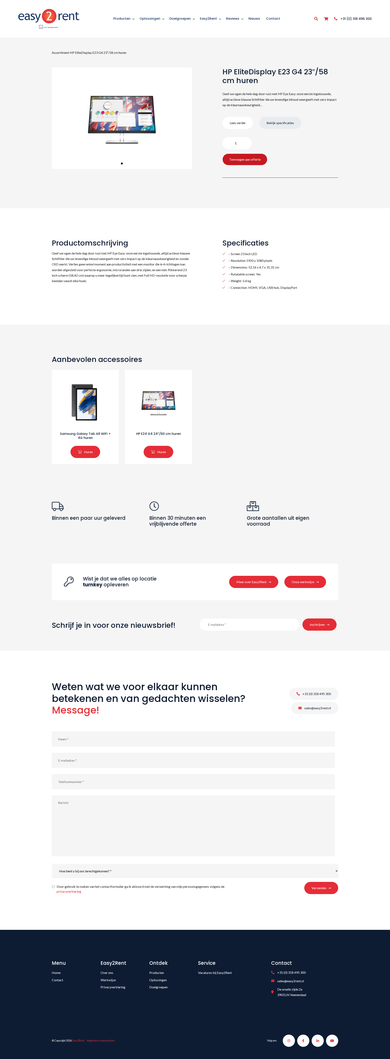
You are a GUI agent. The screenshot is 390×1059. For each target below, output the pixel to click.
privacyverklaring (69, 891)
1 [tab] (122, 163)
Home (56, 973)
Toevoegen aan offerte (245, 159)
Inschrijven (317, 624)
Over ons (107, 973)
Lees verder (238, 123)
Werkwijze (108, 980)
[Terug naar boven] (382, 1051)
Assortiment (60, 52)
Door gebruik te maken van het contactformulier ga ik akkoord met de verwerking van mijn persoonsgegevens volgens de (140, 889)
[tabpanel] (122, 118)
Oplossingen (158, 980)
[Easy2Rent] (48, 18)
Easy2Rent (78, 1040)
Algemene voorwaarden (101, 1040)
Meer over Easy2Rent (251, 582)
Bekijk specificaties (280, 123)
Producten (156, 973)
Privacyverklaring (113, 987)
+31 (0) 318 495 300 (316, 694)
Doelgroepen (158, 987)
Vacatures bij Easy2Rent (215, 973)
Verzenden (319, 888)
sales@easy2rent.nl (317, 708)
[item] (326, 19)
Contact (57, 980)
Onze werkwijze (303, 582)
